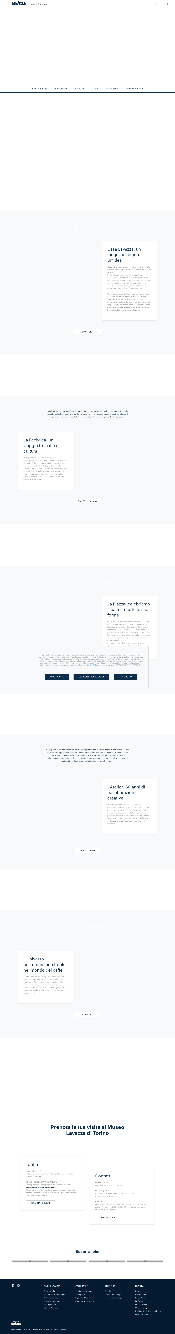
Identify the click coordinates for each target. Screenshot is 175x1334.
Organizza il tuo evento (84, 1298)
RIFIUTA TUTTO (125, 677)
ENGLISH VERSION (143, 1314)
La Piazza (79, 88)
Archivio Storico (51, 1298)
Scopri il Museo (38, 3)
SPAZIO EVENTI (81, 1286)
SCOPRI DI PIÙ (105, 1097)
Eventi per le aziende (83, 1291)
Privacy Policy (141, 1304)
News (137, 1291)
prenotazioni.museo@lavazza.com (41, 1187)
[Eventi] (68, 1261)
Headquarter (140, 1294)
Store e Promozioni (52, 1308)
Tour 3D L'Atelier (87, 850)
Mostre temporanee (52, 1301)
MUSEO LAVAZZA (52, 1286)
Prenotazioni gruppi (113, 1298)
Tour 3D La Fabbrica (87, 501)
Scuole (108, 1291)
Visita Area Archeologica (54, 1294)
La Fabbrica (60, 88)
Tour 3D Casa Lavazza (87, 332)
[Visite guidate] (107, 1261)
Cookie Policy (141, 1308)
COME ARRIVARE (107, 1217)
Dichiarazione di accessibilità (148, 1311)
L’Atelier (95, 88)
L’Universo (112, 88)
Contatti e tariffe (134, 88)
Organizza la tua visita (84, 1301)
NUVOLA (139, 1286)
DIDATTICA (110, 1286)
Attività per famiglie (113, 1294)
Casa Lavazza (39, 88)
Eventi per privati (81, 1294)
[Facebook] (13, 1286)
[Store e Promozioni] (145, 1261)
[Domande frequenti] (30, 1261)
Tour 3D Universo (87, 1015)
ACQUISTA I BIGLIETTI (41, 1203)
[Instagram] (18, 1286)
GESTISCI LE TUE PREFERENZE (91, 677)
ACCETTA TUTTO (57, 677)
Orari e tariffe (49, 1291)
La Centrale (140, 1298)
